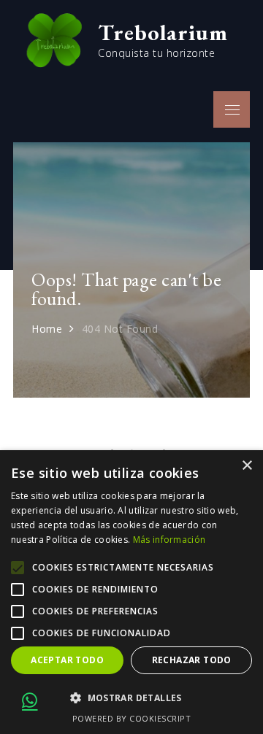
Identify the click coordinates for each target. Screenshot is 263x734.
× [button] (246, 465)
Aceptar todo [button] (67, 660)
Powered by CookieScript (131, 718)
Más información (169, 539)
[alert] (131, 592)
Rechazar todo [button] (192, 660)
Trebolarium (163, 32)
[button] (131, 698)
